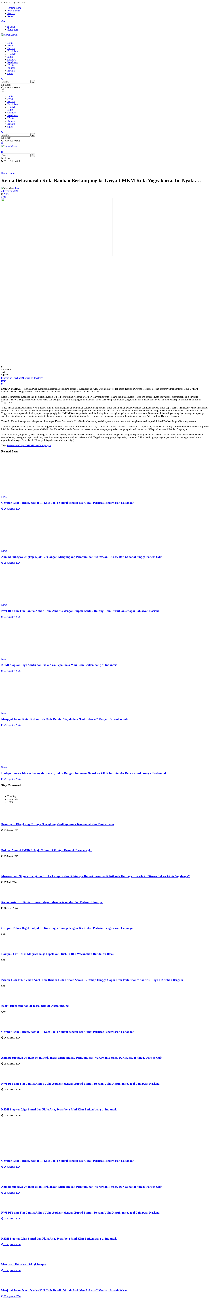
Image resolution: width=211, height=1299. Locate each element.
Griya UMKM (26, 445)
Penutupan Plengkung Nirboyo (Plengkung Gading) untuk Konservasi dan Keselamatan (57, 824)
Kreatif (36, 445)
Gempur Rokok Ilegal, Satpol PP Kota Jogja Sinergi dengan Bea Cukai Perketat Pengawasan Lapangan (67, 502)
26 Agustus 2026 (12, 508)
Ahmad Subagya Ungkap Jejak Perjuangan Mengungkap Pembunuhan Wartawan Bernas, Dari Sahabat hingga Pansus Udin (81, 556)
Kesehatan (12, 62)
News (10, 45)
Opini (10, 73)
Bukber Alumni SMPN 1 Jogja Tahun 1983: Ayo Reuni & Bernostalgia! (46, 850)
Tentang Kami (14, 8)
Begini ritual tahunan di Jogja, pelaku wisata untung (35, 1005)
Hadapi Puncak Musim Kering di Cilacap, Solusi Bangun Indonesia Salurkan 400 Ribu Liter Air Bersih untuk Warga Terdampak (84, 773)
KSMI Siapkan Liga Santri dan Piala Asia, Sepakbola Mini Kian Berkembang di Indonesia (59, 665)
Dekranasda (13, 445)
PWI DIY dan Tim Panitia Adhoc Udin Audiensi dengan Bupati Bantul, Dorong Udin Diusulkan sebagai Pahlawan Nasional (80, 611)
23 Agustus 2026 (12, 671)
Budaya (11, 70)
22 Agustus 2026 (12, 779)
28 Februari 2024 (9, 191)
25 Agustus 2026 (12, 562)
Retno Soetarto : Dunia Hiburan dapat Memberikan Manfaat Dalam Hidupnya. (52, 902)
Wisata (10, 65)
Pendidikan (12, 51)
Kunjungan (45, 445)
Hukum (11, 48)
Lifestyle (11, 54)
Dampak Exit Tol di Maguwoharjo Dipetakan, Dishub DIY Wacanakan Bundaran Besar (57, 954)
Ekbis (10, 56)
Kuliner (11, 68)
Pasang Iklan (13, 10)
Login (12, 26)
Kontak (11, 16)
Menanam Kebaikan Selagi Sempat (23, 1264)
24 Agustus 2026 (12, 617)
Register (13, 29)
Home (10, 42)
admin (16, 188)
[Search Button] (32, 81)
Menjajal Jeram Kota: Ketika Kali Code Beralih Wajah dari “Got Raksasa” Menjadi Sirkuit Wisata (64, 719)
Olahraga (11, 59)
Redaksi (11, 13)
